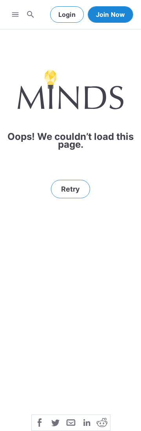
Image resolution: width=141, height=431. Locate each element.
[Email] (71, 422)
